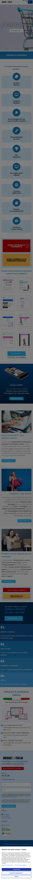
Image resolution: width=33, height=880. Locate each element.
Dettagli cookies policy (7, 865)
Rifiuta (16, 876)
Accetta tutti (16, 869)
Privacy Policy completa (20, 865)
